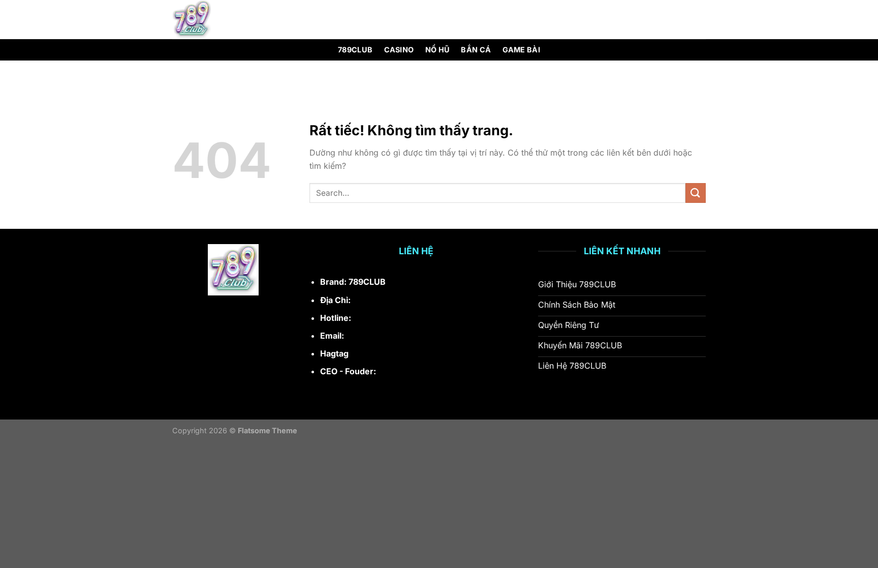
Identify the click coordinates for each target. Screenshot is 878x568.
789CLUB (355, 49)
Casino (399, 49)
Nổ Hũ (437, 49)
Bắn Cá (476, 49)
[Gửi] (695, 193)
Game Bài (521, 49)
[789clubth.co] (223, 19)
